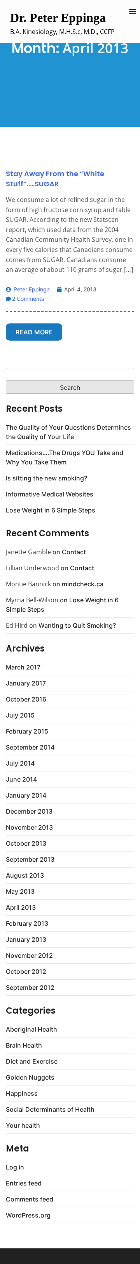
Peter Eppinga (31, 289)
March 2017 (23, 667)
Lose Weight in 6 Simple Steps (50, 510)
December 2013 (29, 811)
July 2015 (20, 715)
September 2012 (30, 987)
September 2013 (30, 859)
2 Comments (28, 298)
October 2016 (26, 699)
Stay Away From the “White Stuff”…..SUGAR (55, 179)
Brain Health (24, 1045)
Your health (23, 1125)
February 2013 (27, 923)
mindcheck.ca (82, 584)
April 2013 (21, 907)
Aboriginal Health (31, 1029)
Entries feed (24, 1183)
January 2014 (26, 795)
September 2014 (30, 747)
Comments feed (29, 1199)
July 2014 (20, 763)
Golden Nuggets (30, 1077)
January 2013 (26, 939)
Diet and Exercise (32, 1061)
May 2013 (20, 891)
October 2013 (26, 843)
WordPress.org (28, 1215)
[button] (132, 11)
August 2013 (25, 875)
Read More (34, 332)
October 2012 (26, 971)
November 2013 (29, 827)
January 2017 (26, 683)
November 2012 (29, 955)
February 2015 (27, 731)
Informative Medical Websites (49, 494)
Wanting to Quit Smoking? (77, 625)
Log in (15, 1167)
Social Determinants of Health (50, 1109)
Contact (74, 552)
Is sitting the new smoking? (46, 478)
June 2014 (21, 779)
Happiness (22, 1093)
